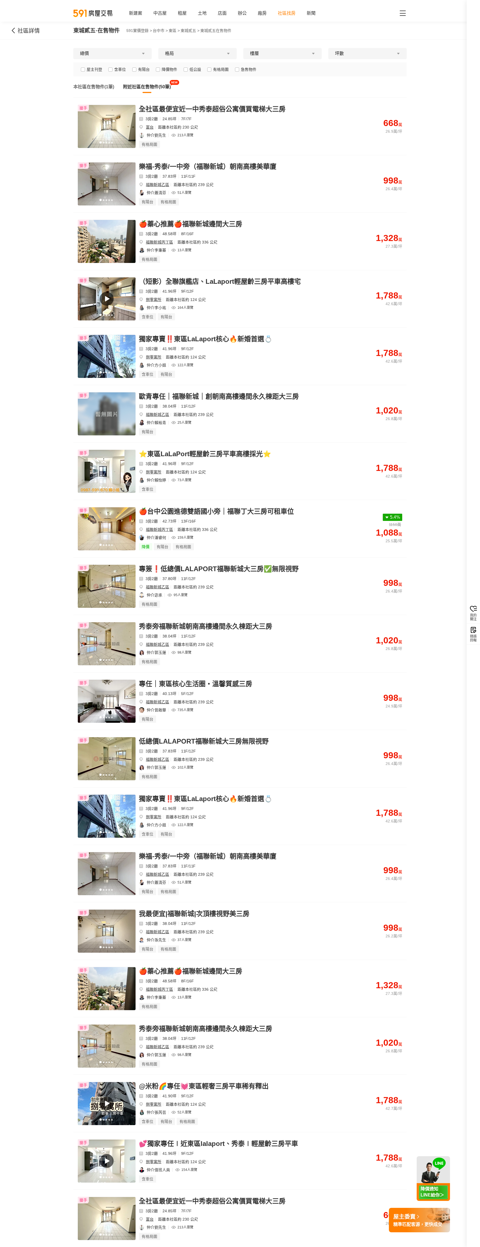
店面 (222, 13)
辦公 (242, 13)
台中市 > (160, 30)
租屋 (182, 13)
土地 (202, 13)
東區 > (174, 30)
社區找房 (287, 13)
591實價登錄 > (139, 30)
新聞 (311, 13)
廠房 (262, 13)
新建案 (135, 13)
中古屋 (160, 13)
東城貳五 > (190, 30)
